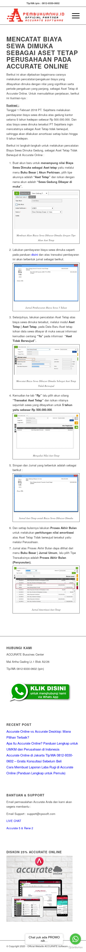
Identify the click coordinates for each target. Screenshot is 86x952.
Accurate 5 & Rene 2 (19, 828)
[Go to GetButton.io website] (75, 947)
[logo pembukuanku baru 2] (35, 15)
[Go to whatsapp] (75, 939)
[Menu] (73, 15)
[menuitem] (63, 15)
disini (34, 254)
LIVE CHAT (13, 821)
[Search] (63, 15)
